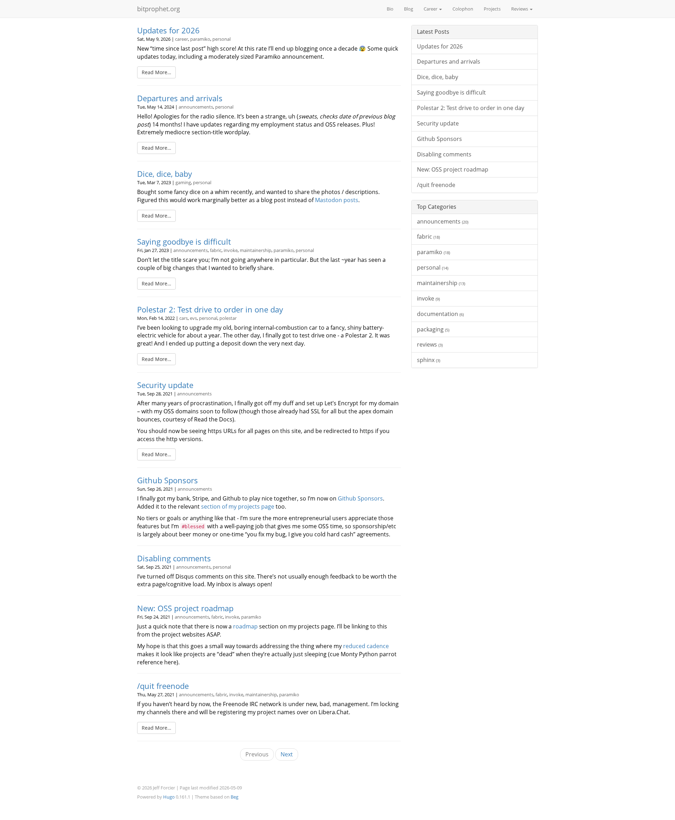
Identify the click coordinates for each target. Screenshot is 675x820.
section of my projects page (237, 506)
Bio (390, 9)
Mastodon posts (336, 200)
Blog (408, 9)
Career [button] (431, 9)
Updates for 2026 (168, 30)
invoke (231, 250)
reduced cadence (366, 646)
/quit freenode (163, 685)
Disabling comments (174, 558)
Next (287, 754)
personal (221, 39)
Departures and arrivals (180, 98)
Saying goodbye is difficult (184, 241)
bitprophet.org (158, 9)
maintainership (255, 250)
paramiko (200, 39)
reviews (430, 344)
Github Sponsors (167, 480)
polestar (228, 318)
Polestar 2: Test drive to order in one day (210, 309)
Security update (165, 385)
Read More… (156, 72)
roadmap (245, 626)
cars (183, 318)
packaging (433, 329)
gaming (183, 182)
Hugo (169, 797)
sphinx (428, 360)
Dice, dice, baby (164, 173)
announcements (196, 107)
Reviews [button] (520, 9)
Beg (234, 797)
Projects (492, 9)
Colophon (462, 9)
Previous (257, 754)
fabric (215, 250)
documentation (440, 314)
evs (193, 318)
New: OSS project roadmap (185, 608)
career (181, 39)
